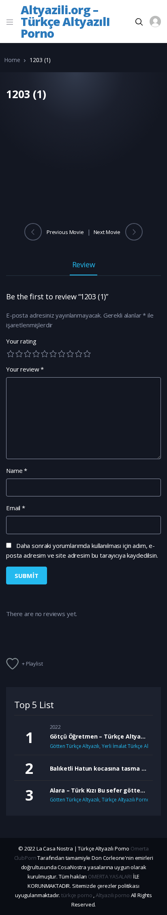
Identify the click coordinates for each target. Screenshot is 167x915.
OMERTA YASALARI (110, 876)
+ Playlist (32, 663)
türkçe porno (76, 895)
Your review (25, 369)
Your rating (21, 341)
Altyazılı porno (113, 895)
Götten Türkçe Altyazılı (75, 746)
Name (16, 470)
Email (15, 508)
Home (12, 60)
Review (83, 265)
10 (87, 354)
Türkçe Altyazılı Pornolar (129, 799)
